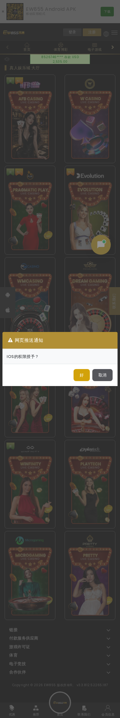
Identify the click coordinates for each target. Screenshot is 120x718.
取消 (102, 375)
